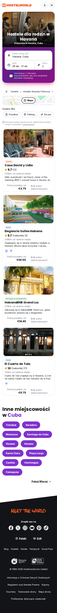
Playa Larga (36, 453)
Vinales (10, 443)
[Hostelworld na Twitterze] (18, 528)
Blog (6, 549)
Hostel (9, 161)
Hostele (15, 549)
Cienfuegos (31, 462)
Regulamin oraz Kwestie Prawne (23, 584)
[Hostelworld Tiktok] (46, 528)
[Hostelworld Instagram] (25, 528)
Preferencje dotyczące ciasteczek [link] (28, 599)
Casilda (10, 462)
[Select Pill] (45, 5)
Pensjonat (34, 549)
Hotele (24, 549)
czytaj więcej (28, 124)
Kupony (45, 584)
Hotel (8, 227)
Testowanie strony (27, 592)
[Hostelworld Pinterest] (39, 528)
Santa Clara (13, 453)
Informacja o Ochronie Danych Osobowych (28, 577)
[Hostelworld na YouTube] (32, 528)
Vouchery (11, 592)
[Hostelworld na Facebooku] (11, 528)
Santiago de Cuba (38, 434)
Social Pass (47, 549)
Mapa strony (45, 592)
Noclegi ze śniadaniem (16, 299)
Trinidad (11, 425)
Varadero (31, 425)
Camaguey (12, 472)
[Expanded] (6, 91)
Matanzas (12, 434)
